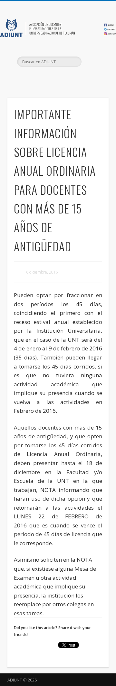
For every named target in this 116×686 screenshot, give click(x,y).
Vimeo (70, 78)
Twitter (57, 78)
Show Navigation (93, 58)
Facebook (44, 78)
